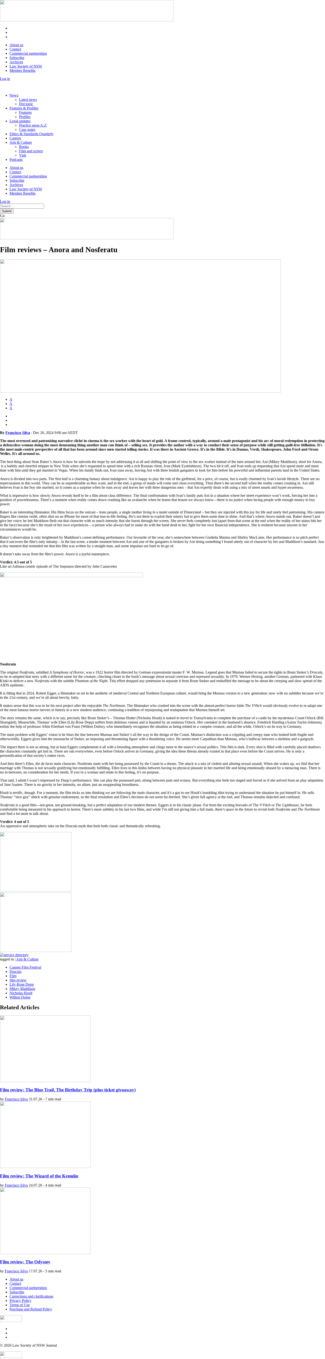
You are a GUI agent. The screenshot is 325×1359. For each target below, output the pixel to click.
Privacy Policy (20, 1301)
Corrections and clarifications (31, 1296)
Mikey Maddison (22, 989)
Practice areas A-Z (33, 125)
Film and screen (31, 151)
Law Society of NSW (26, 66)
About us (16, 45)
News (14, 95)
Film (13, 976)
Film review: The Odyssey (25, 1261)
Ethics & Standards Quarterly (32, 134)
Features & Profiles (24, 108)
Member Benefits (22, 71)
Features (25, 112)
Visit (22, 155)
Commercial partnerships (28, 53)
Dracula (15, 972)
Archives (16, 62)
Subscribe (17, 58)
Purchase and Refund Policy (31, 1309)
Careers (15, 138)
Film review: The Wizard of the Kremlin (39, 1175)
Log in (5, 79)
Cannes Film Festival (25, 967)
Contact (15, 49)
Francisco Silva (17, 433)
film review (18, 980)
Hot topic (26, 104)
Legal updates (20, 121)
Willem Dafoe (20, 997)
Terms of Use (20, 1305)
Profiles (24, 117)
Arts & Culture (21, 142)
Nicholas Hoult (21, 993)
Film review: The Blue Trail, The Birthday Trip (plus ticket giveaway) (68, 1089)
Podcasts (16, 160)
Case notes (27, 130)
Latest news (28, 100)
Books (24, 147)
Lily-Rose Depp (22, 984)
